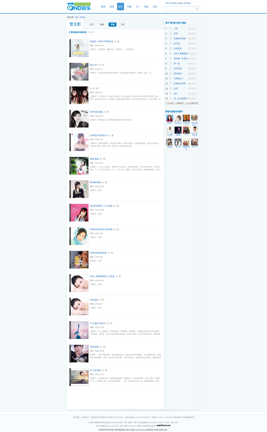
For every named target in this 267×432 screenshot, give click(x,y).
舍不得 (177, 43)
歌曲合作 (85, 417)
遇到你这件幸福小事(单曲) (101, 229)
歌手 (120, 7)
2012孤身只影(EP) (98, 323)
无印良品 (178, 123)
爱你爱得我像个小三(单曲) (101, 206)
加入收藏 (118, 41)
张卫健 (169, 135)
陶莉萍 (169, 123)
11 (91, 88)
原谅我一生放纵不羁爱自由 (101, 41)
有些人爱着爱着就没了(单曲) (102, 276)
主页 (91, 24)
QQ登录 (180, 3)
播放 (115, 41)
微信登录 (187, 3)
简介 (123, 24)
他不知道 (178, 68)
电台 (146, 7)
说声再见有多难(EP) (98, 135)
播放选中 (180, 103)
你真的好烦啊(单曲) (98, 253)
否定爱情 (178, 48)
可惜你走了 (179, 78)
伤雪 (176, 33)
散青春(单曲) (95, 182)
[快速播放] (85, 53)
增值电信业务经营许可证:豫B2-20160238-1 (107, 417)
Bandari (195, 146)
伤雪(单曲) (94, 347)
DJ (137, 7)
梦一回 (177, 63)
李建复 (178, 135)
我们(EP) (94, 65)
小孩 (176, 28)
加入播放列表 (192, 103)
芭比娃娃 (94, 300)
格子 (176, 93)
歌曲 (102, 24)
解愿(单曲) (94, 159)
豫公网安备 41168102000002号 (138, 417)
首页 (81, 6)
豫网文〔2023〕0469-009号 (162, 417)
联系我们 (76, 417)
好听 (155, 7)
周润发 (194, 135)
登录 (167, 3)
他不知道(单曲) (96, 112)
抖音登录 (173, 3)
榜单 (112, 7)
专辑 (129, 7)
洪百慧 (169, 147)
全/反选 (170, 103)
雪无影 (82, 17)
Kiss (186, 135)
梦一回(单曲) (95, 370)
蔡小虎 (178, 147)
